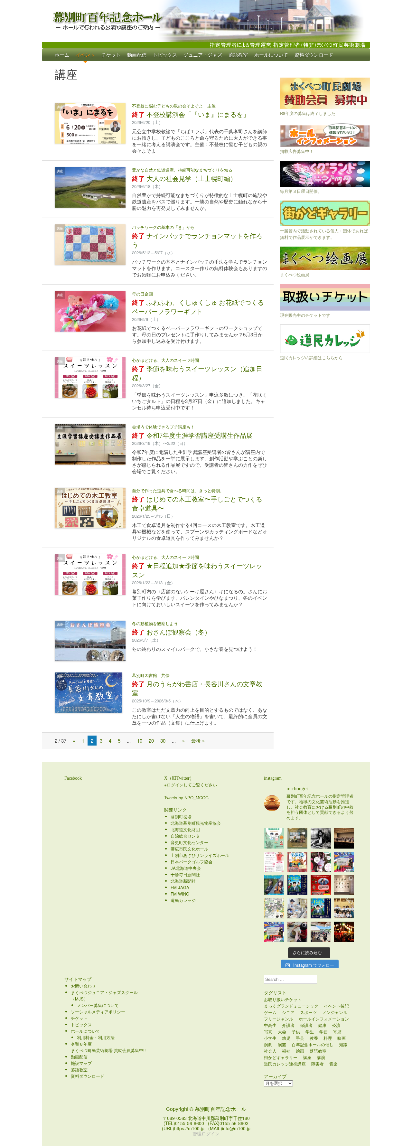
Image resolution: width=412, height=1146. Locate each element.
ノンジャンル (334, 1012)
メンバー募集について (98, 1005)
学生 (309, 1032)
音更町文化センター (189, 842)
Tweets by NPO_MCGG (186, 797)
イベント (85, 54)
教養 (314, 1038)
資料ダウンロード (314, 54)
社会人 (270, 1051)
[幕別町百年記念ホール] (206, 19)
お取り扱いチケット (283, 999)
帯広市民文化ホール (189, 849)
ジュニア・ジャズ (202, 54)
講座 (60, 107)
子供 (296, 1032)
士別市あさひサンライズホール (200, 855)
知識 (343, 1044)
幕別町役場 (181, 816)
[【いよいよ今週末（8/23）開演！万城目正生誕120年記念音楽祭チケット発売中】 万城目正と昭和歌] (344, 862)
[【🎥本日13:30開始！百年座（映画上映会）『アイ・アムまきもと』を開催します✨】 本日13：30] (297, 885)
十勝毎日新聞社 (185, 874)
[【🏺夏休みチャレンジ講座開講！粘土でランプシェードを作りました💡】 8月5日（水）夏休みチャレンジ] (297, 932)
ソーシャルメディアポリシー (98, 1012)
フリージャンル (278, 1019)
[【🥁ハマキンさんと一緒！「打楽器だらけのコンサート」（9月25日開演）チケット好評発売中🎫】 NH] (274, 908)
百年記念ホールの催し (312, 1044)
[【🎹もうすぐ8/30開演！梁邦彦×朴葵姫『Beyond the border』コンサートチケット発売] (274, 885)
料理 (327, 1038)
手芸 (300, 1038)
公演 (336, 1025)
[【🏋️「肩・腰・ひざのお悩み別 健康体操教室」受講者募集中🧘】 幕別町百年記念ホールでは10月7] (274, 838)
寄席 (337, 1032)
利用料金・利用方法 (96, 1037)
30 (162, 740)
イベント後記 (336, 1006)
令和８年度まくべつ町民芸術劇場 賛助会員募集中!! (108, 1047)
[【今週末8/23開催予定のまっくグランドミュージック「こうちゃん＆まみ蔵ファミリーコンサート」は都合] (321, 885)
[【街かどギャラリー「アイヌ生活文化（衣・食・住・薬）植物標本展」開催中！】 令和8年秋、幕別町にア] (344, 885)
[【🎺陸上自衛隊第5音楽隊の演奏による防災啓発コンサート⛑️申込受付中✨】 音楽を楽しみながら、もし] (344, 838)
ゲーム (270, 1012)
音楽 (333, 1064)
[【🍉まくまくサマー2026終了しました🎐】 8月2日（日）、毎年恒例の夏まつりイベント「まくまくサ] (321, 932)
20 (151, 740)
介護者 (288, 1025)
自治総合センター (187, 836)
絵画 (300, 1051)
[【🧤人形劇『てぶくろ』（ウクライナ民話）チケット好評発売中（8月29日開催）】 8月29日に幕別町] (297, 862)
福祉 (286, 1051)
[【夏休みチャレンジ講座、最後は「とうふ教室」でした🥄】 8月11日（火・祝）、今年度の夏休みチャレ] (297, 908)
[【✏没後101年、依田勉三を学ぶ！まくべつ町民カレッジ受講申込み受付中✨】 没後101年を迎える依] (321, 838)
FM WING (180, 894)
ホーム (62, 54)
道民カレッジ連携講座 (285, 1064)
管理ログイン (206, 1133)
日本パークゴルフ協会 (191, 862)
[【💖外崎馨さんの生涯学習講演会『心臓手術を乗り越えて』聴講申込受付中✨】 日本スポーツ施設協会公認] (274, 862)
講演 (321, 1057)
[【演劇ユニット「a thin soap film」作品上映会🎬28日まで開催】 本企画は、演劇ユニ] (321, 862)
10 (139, 740)
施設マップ (81, 1063)
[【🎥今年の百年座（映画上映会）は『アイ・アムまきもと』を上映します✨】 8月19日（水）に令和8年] (321, 908)
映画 (341, 1038)
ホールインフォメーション (324, 1019)
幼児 (286, 1038)
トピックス (165, 54)
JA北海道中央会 (186, 868)
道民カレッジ (183, 900)
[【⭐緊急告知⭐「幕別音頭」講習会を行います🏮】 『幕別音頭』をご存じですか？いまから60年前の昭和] (344, 932)
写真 (268, 1032)
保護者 (306, 1025)
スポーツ (308, 1012)
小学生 (270, 1038)
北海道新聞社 (183, 881)
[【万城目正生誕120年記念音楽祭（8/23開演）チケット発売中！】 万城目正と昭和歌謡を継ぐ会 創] (274, 932)
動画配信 (136, 54)
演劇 (268, 1044)
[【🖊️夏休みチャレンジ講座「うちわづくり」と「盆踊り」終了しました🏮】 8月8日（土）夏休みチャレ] (344, 908)
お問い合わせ (83, 986)
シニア (288, 1012)
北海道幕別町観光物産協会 (196, 823)
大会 (282, 1032)
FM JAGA (180, 887)
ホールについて (271, 54)
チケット (111, 54)
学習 (323, 1032)
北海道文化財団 (185, 829)
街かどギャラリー (280, 1057)
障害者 (317, 1064)
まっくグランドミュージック (291, 1006)
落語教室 (238, 54)
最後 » (198, 740)
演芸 (282, 1044)
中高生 (270, 1025)
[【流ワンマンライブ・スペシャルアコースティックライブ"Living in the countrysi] (297, 838)
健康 (322, 1025)
